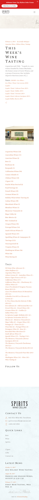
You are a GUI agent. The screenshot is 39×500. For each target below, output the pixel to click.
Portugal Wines (11, 227)
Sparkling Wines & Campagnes (16, 237)
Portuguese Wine (12, 329)
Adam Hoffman (11, 270)
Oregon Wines (10, 224)
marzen (8, 320)
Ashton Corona (11, 275)
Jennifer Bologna (24, 42)
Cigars (7, 181)
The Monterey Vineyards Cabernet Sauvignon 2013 (16, 339)
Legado (7, 86)
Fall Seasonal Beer (25, 306)
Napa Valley (9, 214)
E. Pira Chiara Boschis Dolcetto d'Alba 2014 (18, 302)
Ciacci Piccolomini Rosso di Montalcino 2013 (18, 293)
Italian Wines (10, 201)
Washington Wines (12, 250)
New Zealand (10, 221)
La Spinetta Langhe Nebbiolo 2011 (17, 315)
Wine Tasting (10, 360)
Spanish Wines (10, 234)
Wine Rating (10, 257)
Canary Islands (10, 174)
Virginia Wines (11, 247)
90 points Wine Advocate (14, 268)
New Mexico (9, 217)
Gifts (7, 453)
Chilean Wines (20, 44)
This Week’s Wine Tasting (15, 54)
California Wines (12, 282)
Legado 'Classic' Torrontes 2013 (14, 94)
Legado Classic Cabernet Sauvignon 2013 (17, 96)
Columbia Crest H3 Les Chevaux (17, 296)
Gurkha (22, 310)
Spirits (7, 442)
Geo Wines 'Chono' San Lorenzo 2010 (16, 83)
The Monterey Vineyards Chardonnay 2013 (18, 344)
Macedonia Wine (11, 204)
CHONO (13, 80)
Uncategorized (10, 244)
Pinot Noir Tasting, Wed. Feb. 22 (18, 486)
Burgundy (8, 168)
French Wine (10, 308)
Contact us (9, 456)
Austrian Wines (11, 158)
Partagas (9, 324)
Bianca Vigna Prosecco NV (15, 277)
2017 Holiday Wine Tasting (19, 470)
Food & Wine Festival (13, 184)
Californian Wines (12, 171)
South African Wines (13, 230)
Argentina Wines (10, 44)
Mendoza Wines (11, 207)
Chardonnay (26, 282)
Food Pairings (10, 188)
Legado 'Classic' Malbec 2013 (14, 91)
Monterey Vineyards (12, 211)
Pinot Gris (19, 324)
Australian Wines (11, 155)
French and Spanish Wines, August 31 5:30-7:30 (19, 477)
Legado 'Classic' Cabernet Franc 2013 (16, 88)
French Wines (10, 191)
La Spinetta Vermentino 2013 (16, 317)
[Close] (37, 1)
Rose (22, 329)
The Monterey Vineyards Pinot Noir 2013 (19, 354)
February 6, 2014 (10, 42)
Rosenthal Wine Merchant (15, 331)
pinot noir (9, 327)
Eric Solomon (10, 306)
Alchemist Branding (22, 497)
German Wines (10, 194)
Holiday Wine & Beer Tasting (16, 198)
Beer (7, 161)
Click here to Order (9, 6)
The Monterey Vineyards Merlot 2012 (19, 348)
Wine (7, 253)
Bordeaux (8, 165)
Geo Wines (20, 80)
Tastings (27, 44)
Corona (8, 299)
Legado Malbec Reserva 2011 (14, 99)
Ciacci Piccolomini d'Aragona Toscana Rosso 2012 (18, 288)
